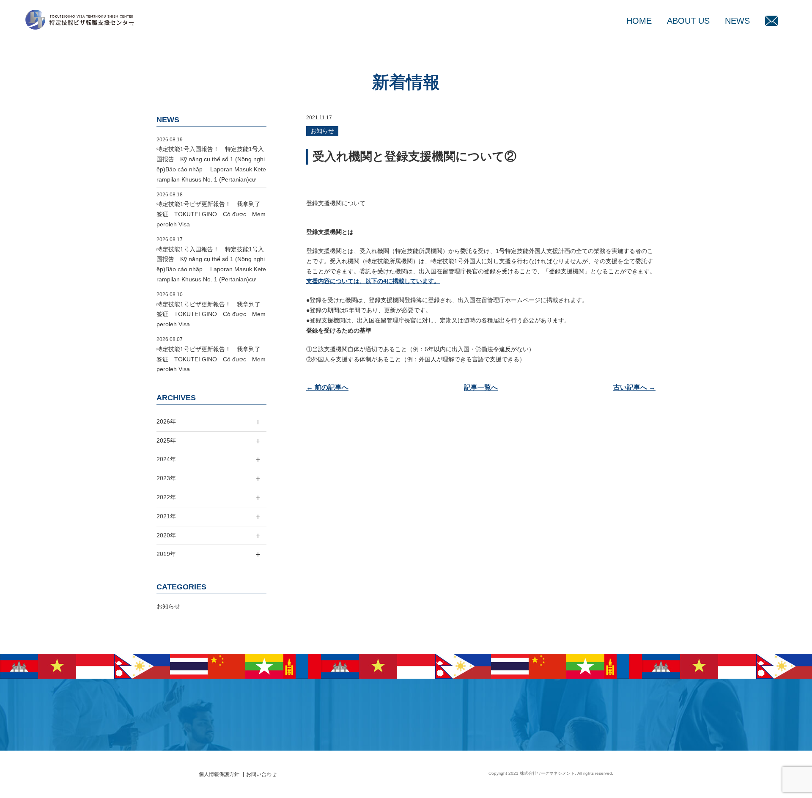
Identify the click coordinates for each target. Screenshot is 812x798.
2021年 (166, 516)
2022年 (166, 497)
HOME (639, 20)
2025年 (166, 440)
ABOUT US (688, 20)
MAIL (771, 21)
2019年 (166, 553)
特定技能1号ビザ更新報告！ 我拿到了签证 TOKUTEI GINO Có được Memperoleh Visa (211, 214)
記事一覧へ (481, 387)
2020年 (166, 535)
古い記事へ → (634, 387)
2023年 (166, 478)
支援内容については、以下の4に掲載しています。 (373, 281)
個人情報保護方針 (219, 774)
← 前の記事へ (327, 387)
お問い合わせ (261, 774)
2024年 (166, 459)
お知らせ (322, 130)
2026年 (166, 421)
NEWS (737, 20)
